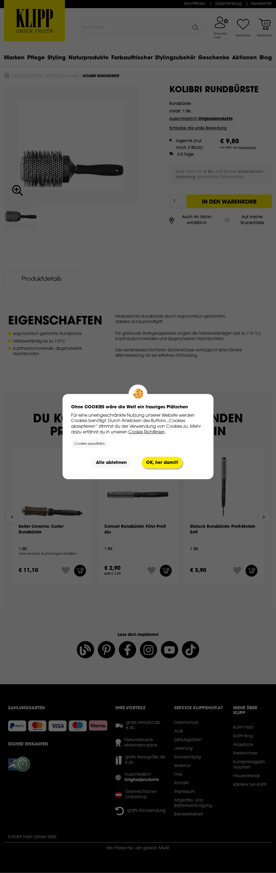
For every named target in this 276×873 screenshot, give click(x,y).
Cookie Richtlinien (146, 432)
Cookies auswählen (89, 444)
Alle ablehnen (111, 462)
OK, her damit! (162, 462)
